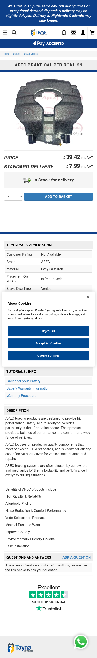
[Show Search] (14, 33)
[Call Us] (64, 33)
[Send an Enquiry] (73, 33)
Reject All (48, 331)
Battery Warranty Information (28, 388)
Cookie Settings (48, 355)
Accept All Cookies (48, 343)
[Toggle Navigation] (4, 33)
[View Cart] (92, 33)
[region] (48, 329)
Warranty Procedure (21, 395)
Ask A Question (76, 557)
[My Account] (83, 33)
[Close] (88, 297)
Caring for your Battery (23, 380)
